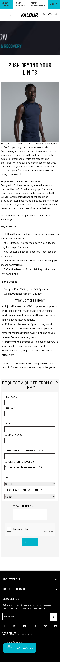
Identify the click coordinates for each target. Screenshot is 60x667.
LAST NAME (10, 408)
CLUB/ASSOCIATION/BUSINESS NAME (23, 450)
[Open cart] (56, 15)
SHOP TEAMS (6, 4)
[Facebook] (4, 625)
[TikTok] (35, 625)
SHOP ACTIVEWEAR (38, 4)
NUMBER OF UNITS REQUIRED (19, 461)
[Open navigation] (4, 15)
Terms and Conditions (12, 642)
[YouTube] (25, 625)
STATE (7, 477)
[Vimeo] (45, 625)
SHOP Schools (21, 4)
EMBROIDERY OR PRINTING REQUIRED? (23, 489)
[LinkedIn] (55, 625)
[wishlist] (50, 15)
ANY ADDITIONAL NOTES (25, 505)
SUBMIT (30, 541)
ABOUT (54, 4)
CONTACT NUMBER (14, 434)
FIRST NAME (10, 396)
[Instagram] (14, 625)
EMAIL (7, 423)
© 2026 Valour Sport (27, 634)
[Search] (10, 15)
